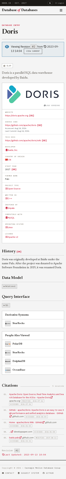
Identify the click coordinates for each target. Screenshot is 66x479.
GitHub (50, 473)
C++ (10, 198)
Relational (10, 286)
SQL (6, 305)
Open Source (14, 188)
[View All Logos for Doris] (33, 94)
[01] (31, 115)
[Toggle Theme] (50, 3)
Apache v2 (13, 236)
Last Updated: (25, 454)
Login (61, 3)
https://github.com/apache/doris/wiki (23, 140)
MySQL (11, 217)
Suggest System (30, 473)
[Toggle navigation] (61, 10)
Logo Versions (53, 105)
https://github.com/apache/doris (20, 125)
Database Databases (19, 10)
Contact (9, 473)
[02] (39, 125)
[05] (13, 169)
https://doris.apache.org (16, 115)
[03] (44, 140)
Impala (11, 208)
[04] (18, 251)
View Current (33, 51)
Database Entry (11, 25)
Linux (10, 227)
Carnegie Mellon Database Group (43, 468)
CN (9, 159)
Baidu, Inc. (13, 150)
